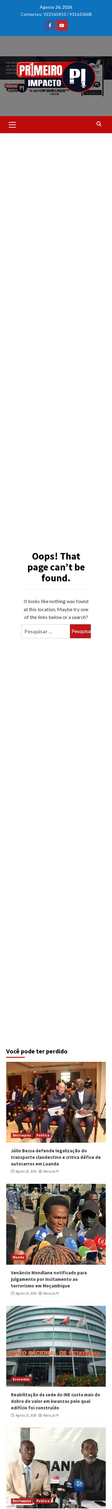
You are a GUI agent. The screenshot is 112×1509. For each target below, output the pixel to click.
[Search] (99, 124)
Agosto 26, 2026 (26, 1171)
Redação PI (51, 1171)
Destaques (22, 1135)
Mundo (18, 1257)
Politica (42, 1135)
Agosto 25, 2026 (26, 1293)
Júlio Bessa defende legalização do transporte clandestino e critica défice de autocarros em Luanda (56, 1157)
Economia (21, 1379)
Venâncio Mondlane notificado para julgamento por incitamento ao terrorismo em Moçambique (49, 1279)
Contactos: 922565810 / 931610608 (56, 14)
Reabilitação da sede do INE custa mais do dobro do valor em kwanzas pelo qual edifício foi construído (55, 1401)
